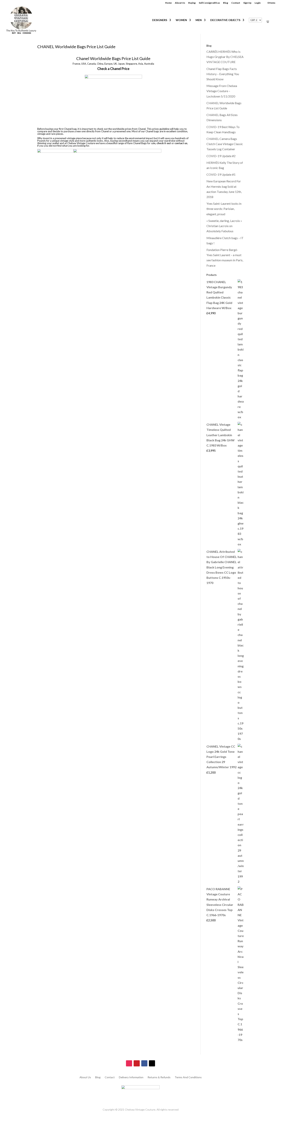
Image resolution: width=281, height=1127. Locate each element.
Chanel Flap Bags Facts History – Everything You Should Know (222, 74)
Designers (159, 20)
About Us (180, 3)
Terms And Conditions (188, 1077)
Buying (192, 3)
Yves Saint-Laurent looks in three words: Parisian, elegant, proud (223, 209)
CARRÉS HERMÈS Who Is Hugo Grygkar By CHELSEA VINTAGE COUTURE (225, 57)
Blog (225, 3)
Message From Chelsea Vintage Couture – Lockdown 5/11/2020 (221, 91)
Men (199, 20)
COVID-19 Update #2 (221, 156)
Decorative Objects (225, 20)
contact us (181, 143)
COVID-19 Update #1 (221, 174)
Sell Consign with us (209, 3)
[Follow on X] (152, 1063)
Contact (235, 3)
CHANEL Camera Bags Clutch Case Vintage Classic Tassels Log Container (224, 144)
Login (258, 3)
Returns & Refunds (159, 1077)
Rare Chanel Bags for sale (141, 143)
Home (168, 3)
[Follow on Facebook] (144, 1063)
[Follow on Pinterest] (137, 1063)
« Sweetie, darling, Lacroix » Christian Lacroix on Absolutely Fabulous (224, 226)
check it (161, 143)
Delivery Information (131, 1077)
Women (181, 20)
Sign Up (247, 3)
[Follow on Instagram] (129, 1063)
